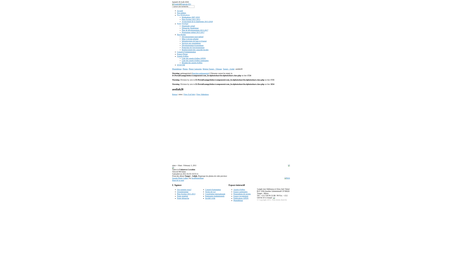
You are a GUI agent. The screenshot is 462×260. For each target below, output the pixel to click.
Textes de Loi (210, 192)
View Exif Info (189, 94)
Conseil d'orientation (213, 190)
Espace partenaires (240, 192)
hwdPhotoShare (198, 178)
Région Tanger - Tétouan (212, 69)
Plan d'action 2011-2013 (186, 194)
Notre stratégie (182, 196)
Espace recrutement (240, 196)
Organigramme (182, 192)
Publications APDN (240, 198)
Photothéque (177, 69)
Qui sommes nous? (184, 190)
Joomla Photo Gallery (180, 178)
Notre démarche (183, 198)
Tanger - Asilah (228, 69)
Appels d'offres (239, 190)
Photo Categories (195, 69)
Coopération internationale (215, 194)
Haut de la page (178, 180)
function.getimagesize (200, 73)
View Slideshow (202, 94)
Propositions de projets (242, 194)
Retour (174, 94)
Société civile (210, 198)
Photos (185, 69)
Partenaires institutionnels (214, 196)
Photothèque (238, 200)
